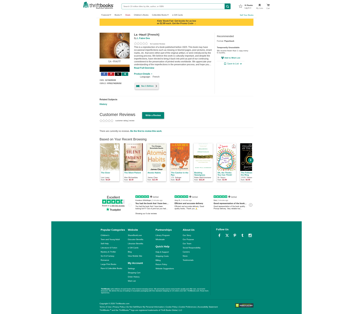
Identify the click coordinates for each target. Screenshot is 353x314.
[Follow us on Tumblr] (242, 235)
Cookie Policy (171, 307)
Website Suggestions (165, 268)
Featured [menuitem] (105, 15)
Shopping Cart (134, 273)
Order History (134, 277)
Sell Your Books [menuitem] (246, 15)
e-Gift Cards (133, 248)
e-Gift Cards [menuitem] (177, 15)
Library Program (163, 235)
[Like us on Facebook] (219, 235)
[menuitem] (249, 6)
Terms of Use (105, 307)
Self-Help (105, 243)
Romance (105, 260)
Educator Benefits (135, 239)
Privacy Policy (119, 307)
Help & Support (162, 252)
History (103, 104)
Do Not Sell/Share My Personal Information (145, 307)
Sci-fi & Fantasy (107, 256)
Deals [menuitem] (127, 15)
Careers (186, 252)
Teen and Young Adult (110, 239)
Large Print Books (108, 264)
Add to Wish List (232, 58)
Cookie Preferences (187, 307)
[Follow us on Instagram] (250, 235)
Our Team (187, 243)
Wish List (132, 281)
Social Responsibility (191, 248)
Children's (105, 235)
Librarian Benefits (135, 243)
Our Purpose (188, 239)
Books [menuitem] (117, 15)
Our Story (187, 235)
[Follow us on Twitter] (227, 235)
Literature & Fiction (109, 248)
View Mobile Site (135, 256)
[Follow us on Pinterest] (235, 235)
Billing (158, 260)
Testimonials (188, 260)
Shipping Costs (162, 256)
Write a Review (153, 115)
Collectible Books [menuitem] (159, 15)
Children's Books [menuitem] (141, 15)
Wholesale (160, 239)
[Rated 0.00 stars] (141, 44)
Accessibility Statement (208, 307)
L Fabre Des (143, 38)
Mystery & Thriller (108, 252)
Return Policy (161, 264)
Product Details (142, 74)
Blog (130, 252)
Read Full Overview (144, 68)
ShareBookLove (135, 235)
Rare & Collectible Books (111, 268)
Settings (131, 268)
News (185, 256)
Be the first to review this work (146, 131)
